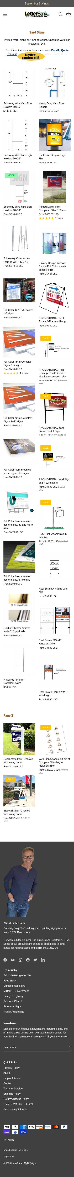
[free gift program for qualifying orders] (31, 54)
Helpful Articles (11, 1078)
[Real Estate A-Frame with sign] (55, 569)
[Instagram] (20, 959)
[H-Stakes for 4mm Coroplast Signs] (19, 660)
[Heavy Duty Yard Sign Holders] (55, 84)
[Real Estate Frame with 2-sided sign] (55, 672)
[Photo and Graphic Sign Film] (55, 135)
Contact (7, 1083)
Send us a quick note (15, 1109)
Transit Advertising (13, 1011)
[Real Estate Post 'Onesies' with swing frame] (19, 739)
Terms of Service (13, 1088)
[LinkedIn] (43, 959)
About (6, 1072)
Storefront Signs (12, 1006)
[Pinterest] (28, 959)
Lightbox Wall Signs (14, 985)
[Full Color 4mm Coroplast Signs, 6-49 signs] (19, 398)
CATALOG (8, 1140)
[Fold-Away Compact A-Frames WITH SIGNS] (19, 239)
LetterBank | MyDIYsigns (23, 1163)
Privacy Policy (11, 1067)
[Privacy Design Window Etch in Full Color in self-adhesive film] (55, 243)
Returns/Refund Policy (16, 1098)
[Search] (61, 15)
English (7, 1156)
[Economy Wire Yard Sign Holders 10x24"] (19, 135)
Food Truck (9, 980)
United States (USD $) (14, 1150)
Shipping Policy (12, 1093)
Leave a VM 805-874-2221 (18, 1104)
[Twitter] (35, 959)
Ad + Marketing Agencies (17, 975)
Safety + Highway (13, 996)
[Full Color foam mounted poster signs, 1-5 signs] (19, 450)
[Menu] (5, 14)
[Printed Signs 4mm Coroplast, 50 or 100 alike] (55, 187)
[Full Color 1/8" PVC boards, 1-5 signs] (19, 290)
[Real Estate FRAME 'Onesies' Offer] (55, 621)
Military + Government (16, 990)
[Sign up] (69, 1047)
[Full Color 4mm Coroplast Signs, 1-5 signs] (19, 342)
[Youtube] (12, 959)
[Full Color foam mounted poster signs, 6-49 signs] (19, 557)
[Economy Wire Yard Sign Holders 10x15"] (19, 84)
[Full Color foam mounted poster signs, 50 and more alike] (19, 502)
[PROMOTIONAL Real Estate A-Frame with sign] (55, 298)
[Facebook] (5, 959)
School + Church (12, 1001)
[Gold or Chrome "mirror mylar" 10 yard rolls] (19, 608)
